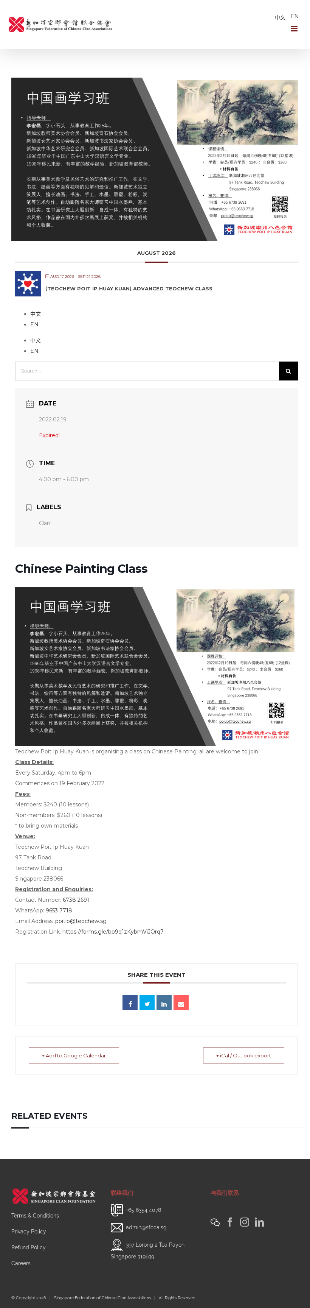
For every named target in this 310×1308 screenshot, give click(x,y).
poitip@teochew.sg (81, 921)
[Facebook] (229, 1222)
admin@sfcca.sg (146, 1227)
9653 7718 (59, 910)
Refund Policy (28, 1247)
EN (295, 16)
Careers (21, 1263)
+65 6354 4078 (143, 1210)
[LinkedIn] (259, 1222)
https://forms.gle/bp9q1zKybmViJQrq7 (113, 931)
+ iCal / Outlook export (243, 1055)
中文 (280, 17)
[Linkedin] (164, 1002)
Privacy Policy (28, 1231)
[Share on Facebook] (130, 1002)
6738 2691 (76, 899)
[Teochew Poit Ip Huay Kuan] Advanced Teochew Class (128, 288)
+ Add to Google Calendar (74, 1055)
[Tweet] (147, 1002)
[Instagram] (244, 1222)
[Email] (181, 1002)
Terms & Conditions (35, 1216)
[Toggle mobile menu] (295, 29)
